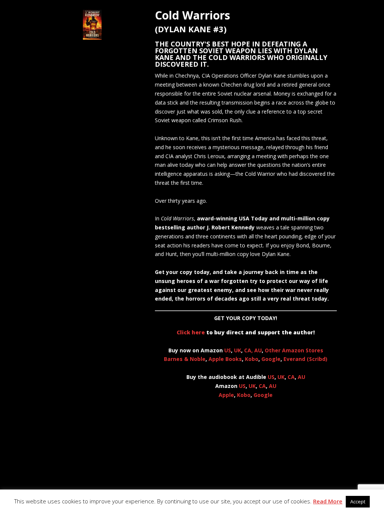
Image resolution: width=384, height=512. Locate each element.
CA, (249, 350)
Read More (327, 501)
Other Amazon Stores (294, 350)
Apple (226, 394)
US (227, 350)
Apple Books (225, 358)
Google (270, 358)
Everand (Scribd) (305, 358)
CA (291, 376)
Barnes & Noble (185, 358)
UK (237, 350)
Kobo (251, 358)
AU (258, 350)
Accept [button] (357, 501)
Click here (191, 332)
